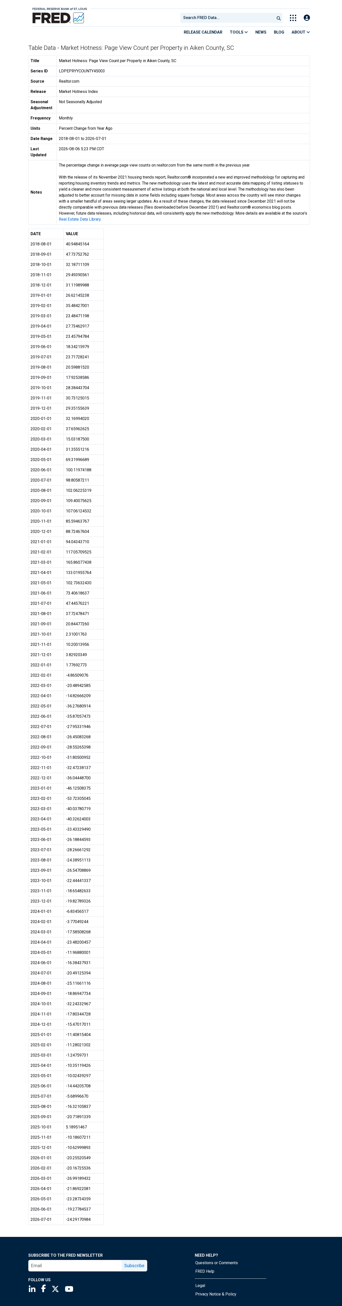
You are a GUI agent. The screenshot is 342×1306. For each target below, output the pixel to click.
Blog (279, 32)
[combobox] (227, 18)
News (260, 32)
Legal (200, 1285)
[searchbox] (228, 18)
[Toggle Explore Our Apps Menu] (293, 18)
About (299, 32)
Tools (237, 32)
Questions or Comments (216, 1262)
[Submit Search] (278, 18)
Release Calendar (203, 32)
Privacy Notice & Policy (215, 1294)
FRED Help (204, 1271)
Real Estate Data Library (80, 219)
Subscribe (134, 1265)
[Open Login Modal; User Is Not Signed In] (307, 18)
